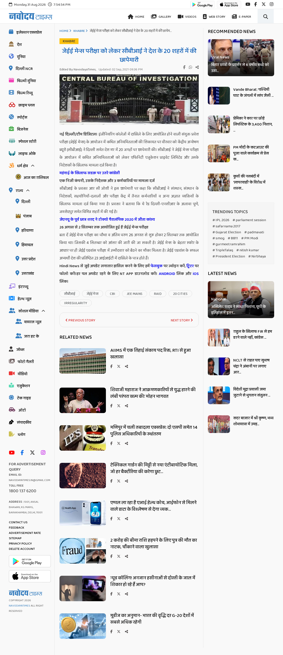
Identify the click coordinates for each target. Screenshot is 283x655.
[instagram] (271, 4)
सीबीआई (69, 294)
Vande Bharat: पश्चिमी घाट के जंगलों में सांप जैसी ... (253, 93)
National (218, 300)
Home (139, 16)
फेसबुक (157, 266)
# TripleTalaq (222, 250)
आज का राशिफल (36, 178)
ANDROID (166, 274)
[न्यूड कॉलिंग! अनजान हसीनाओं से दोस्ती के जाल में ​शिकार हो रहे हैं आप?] (82, 600)
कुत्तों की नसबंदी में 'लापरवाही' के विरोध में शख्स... (249, 182)
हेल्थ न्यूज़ (24, 299)
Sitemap (15, 538)
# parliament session (249, 220)
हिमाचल (27, 245)
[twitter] (264, 4)
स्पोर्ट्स (22, 117)
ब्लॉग (21, 435)
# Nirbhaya (257, 256)
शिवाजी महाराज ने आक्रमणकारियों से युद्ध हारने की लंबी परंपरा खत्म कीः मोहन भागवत (153, 393)
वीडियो (22, 374)
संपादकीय (24, 422)
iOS (195, 274)
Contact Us (18, 522)
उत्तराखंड (27, 274)
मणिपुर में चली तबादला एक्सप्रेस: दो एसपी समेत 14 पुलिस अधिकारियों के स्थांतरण (153, 431)
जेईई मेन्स (92, 294)
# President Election (228, 256)
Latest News (222, 274)
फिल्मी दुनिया (26, 81)
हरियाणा (27, 231)
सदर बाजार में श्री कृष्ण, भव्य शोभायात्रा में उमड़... (253, 421)
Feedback (16, 527)
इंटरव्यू (23, 287)
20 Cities (180, 294)
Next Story (181, 320)
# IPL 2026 (220, 220)
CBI (112, 294)
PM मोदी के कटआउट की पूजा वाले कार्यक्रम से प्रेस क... (251, 153)
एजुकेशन (23, 386)
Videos (190, 16)
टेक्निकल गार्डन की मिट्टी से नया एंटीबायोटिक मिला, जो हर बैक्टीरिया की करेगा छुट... (154, 468)
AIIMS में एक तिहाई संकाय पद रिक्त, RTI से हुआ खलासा (150, 354)
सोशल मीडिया (28, 311)
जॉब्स (20, 350)
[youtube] (247, 4)
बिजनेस (22, 129)
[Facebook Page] (23, 453)
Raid (158, 294)
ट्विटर (190, 266)
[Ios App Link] (229, 6)
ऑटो (22, 410)
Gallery (164, 16)
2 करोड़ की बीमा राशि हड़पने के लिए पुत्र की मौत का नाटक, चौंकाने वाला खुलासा (153, 544)
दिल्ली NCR (24, 69)
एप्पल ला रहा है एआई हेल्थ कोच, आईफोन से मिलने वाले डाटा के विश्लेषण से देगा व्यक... (153, 506)
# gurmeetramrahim (228, 244)
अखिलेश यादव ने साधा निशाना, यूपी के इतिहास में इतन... (238, 310)
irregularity (75, 303)
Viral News (220, 57)
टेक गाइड (24, 398)
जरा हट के (31, 336)
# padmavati (254, 232)
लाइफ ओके (27, 154)
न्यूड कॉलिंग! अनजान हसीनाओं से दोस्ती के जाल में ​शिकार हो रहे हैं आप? (153, 581)
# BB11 (233, 238)
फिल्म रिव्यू (25, 93)
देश (19, 45)
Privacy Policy (20, 543)
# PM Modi (249, 238)
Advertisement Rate (25, 533)
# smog (218, 238)
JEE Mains (134, 294)
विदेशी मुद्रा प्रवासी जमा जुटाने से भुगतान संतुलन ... (251, 392)
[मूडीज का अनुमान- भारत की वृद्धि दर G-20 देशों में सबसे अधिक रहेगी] (82, 638)
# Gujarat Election (226, 232)
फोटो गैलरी (26, 362)
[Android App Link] (202, 6)
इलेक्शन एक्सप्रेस (29, 32)
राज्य (19, 191)
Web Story (216, 16)
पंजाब (27, 216)
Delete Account (22, 549)
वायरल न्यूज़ (32, 322)
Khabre (79, 31)
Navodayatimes (19, 605)
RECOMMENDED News (232, 32)
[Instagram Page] (44, 453)
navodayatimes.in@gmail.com (29, 480)
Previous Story (81, 320)
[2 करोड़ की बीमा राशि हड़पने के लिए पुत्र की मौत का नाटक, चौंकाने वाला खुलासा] (82, 562)
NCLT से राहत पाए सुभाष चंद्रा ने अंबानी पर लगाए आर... (251, 366)
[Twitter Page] (33, 453)
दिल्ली (25, 202)
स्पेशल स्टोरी (27, 142)
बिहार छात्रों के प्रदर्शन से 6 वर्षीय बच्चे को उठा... (240, 68)
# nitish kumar (247, 250)
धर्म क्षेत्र (22, 166)
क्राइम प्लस (26, 105)
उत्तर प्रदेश (28, 259)
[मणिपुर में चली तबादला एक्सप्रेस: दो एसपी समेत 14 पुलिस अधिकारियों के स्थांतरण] (82, 449)
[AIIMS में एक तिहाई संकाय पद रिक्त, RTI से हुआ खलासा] (82, 372)
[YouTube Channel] (13, 453)
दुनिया (21, 57)
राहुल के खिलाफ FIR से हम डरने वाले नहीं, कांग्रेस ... (252, 334)
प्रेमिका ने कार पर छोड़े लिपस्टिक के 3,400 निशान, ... (252, 124)
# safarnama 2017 (226, 226)
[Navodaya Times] (30, 15)
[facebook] (255, 4)
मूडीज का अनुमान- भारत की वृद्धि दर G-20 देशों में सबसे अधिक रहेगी (152, 619)
